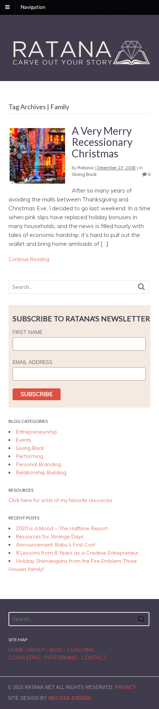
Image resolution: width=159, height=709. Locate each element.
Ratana (86, 167)
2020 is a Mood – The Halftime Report (62, 528)
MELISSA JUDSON (69, 698)
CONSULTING (25, 657)
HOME (16, 649)
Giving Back (84, 174)
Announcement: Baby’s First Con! (55, 544)
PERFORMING (61, 657)
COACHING (80, 649)
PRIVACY (125, 687)
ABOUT (36, 649)
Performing (29, 456)
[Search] (141, 286)
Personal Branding (38, 464)
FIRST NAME (28, 332)
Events (23, 440)
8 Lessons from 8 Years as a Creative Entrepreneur (77, 552)
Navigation (33, 7)
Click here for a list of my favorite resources (60, 500)
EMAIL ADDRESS (33, 362)
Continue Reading (29, 259)
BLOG (56, 649)
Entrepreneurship (36, 431)
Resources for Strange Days (50, 536)
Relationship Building (41, 472)
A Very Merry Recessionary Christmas (102, 142)
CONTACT (93, 657)
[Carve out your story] (80, 66)
